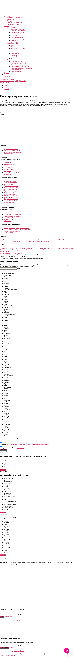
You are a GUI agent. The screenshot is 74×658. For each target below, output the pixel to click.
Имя (18, 268)
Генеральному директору (18, 61)
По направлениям (12, 43)
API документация (67, 239)
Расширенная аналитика (14, 19)
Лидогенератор (8, 232)
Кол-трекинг (7, 162)
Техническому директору (18, 63)
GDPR (59, 239)
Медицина (14, 55)
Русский (6, 89)
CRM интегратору (16, 71)
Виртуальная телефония (14, 17)
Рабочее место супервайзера (12, 214)
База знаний (7, 239)
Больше (13, 58)
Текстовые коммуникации (15, 22)
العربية (6, 87)
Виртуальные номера (17, 29)
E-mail (19, 644)
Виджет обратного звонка (12, 231)
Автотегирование (9, 169)
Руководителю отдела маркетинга (21, 68)
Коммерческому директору (19, 65)
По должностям (12, 60)
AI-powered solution (13, 24)
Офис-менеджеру (16, 69)
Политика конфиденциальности (27, 239)
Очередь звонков (9, 202)
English (6, 85)
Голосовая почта (9, 192)
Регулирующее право (18, 241)
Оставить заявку (9, 79)
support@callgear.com (18, 253)
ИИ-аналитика (8, 153)
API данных (7, 171)
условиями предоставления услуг (17, 444)
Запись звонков (15, 35)
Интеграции (7, 174)
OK (1, 657)
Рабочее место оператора (11, 213)
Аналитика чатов (9, 217)
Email (18, 439)
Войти (2, 79)
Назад (11, 647)
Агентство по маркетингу (19, 48)
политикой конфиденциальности (39, 444)
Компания (20, 441)
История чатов (8, 219)
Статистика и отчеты (17, 37)
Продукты (7, 16)
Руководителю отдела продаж (20, 66)
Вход (2, 616)
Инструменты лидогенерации (16, 21)
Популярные (11, 27)
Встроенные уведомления (12, 166)
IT (11, 50)
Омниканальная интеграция (12, 216)
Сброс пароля (4, 647)
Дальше (3, 469)
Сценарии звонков (9, 194)
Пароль (19, 614)
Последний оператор (10, 197)
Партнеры (14, 239)
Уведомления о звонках (11, 199)
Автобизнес (14, 45)
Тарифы (6, 73)
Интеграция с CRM (17, 40)
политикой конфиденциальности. (10, 655)
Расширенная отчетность (11, 172)
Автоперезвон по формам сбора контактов (17, 229)
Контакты (7, 76)
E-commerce (14, 52)
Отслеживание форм (10, 164)
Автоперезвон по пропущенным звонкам (23, 34)
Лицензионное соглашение (34, 241)
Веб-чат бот (7, 221)
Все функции (15, 42)
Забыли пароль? (9, 616)
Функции (6, 26)
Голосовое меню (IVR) (18, 32)
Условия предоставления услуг (47, 239)
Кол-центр (14, 56)
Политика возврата (6, 241)
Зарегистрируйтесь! (18, 620)
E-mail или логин (22, 613)
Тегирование (8, 167)
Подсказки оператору (17, 39)
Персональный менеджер (11, 195)
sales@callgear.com (5, 253)
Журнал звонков (9, 204)
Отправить (3, 449)
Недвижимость (15, 47)
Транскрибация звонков (11, 186)
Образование (15, 53)
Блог (5, 74)
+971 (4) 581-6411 (20, 81)
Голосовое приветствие (18, 30)
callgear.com (20, 448)
